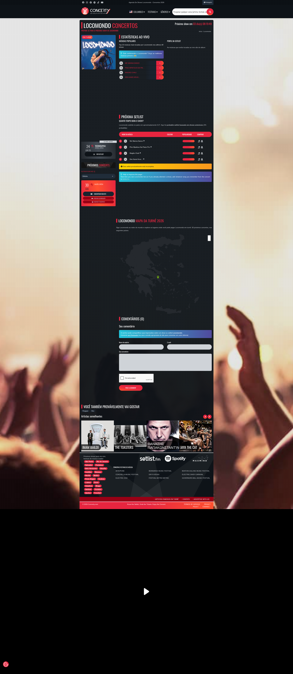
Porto (96, 482)
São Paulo (89, 461)
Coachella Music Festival (127, 474)
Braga (98, 486)
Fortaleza (99, 465)
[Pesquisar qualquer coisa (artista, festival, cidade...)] (210, 11)
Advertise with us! (201, 499)
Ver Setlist (100, 154)
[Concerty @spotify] (94, 2)
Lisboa (88, 482)
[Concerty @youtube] (102, 2)
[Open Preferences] (6, 664)
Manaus (98, 472)
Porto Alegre (90, 479)
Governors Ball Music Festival (196, 478)
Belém (96, 475)
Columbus (138, 12)
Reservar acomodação (99, 198)
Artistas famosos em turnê (167, 499)
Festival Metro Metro (159, 478)
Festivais (152, 12)
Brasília (103, 468)
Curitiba (88, 472)
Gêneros (165, 12)
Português (208, 2)
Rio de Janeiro (102, 461)
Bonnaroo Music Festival (160, 471)
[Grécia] (98, 176)
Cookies (206, 507)
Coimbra (98, 489)
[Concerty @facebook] (83, 2)
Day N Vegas (154, 474)
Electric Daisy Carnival (192, 474)
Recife (87, 475)
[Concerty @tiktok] (98, 2)
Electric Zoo (122, 478)
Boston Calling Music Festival (196, 471)
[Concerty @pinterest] (90, 2)
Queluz (88, 493)
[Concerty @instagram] (87, 2)
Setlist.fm (126, 179)
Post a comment (130, 388)
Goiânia (101, 479)
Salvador (88, 465)
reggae (85, 411)
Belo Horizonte (91, 468)
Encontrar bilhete (100, 194)
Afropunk (120, 471)
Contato (186, 499)
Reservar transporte (99, 202)
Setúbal (88, 489)
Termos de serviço (192, 504)
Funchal (97, 493)
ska (92, 411)
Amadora (88, 486)
